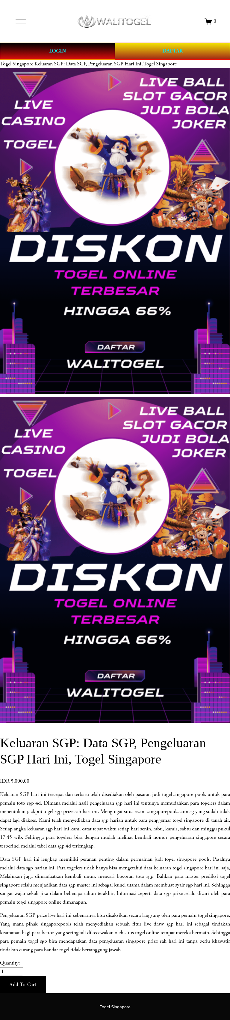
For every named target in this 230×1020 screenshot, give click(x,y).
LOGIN (57, 51)
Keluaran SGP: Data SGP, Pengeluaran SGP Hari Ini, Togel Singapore (105, 64)
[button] (23, 984)
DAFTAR (172, 51)
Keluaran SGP (14, 794)
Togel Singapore (16, 64)
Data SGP (11, 859)
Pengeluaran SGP (17, 915)
